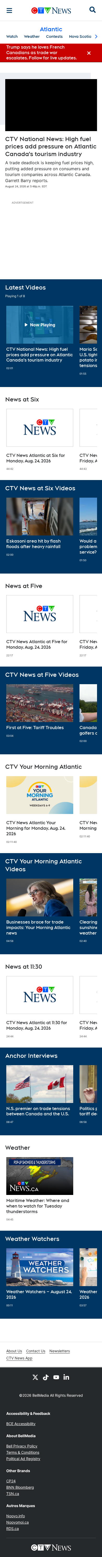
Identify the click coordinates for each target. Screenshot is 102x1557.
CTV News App (19, 1358)
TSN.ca (12, 1493)
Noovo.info (15, 1516)
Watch (12, 36)
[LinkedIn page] (67, 1377)
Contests (54, 36)
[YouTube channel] (56, 1377)
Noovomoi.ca (17, 1522)
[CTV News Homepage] (51, 10)
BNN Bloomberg (20, 1487)
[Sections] (9, 10)
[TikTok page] (46, 1377)
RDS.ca (12, 1528)
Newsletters (59, 1351)
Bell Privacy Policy (21, 1446)
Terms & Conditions (22, 1452)
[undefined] (39, 338)
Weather (32, 36)
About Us (14, 1351)
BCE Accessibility (21, 1423)
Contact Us (35, 1351)
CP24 (11, 1481)
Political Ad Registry (23, 1458)
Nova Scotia (80, 36)
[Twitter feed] (35, 1377)
